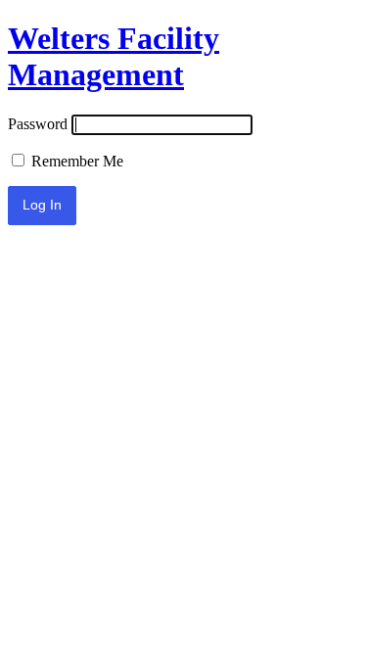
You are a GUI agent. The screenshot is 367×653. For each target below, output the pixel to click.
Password (38, 124)
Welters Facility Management (113, 56)
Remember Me (75, 161)
